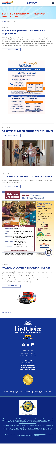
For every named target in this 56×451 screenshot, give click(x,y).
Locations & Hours (28, 369)
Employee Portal (34, 393)
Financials (42, 393)
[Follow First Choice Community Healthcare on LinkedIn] (32, 344)
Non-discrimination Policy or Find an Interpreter (17, 391)
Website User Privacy (39, 434)
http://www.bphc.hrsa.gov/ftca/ (27, 423)
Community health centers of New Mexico (27, 130)
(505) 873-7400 (31, 2)
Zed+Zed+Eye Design (23, 435)
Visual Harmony (34, 435)
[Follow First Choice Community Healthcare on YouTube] (28, 344)
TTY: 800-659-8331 (32, 4)
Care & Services (28, 363)
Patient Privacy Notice (22, 393)
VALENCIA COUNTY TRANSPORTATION (26, 267)
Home (4, 21)
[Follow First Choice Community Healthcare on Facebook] (23, 344)
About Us (28, 361)
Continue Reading (11, 50)
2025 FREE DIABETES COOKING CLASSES (27, 176)
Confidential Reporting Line (39, 391)
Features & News (28, 367)
